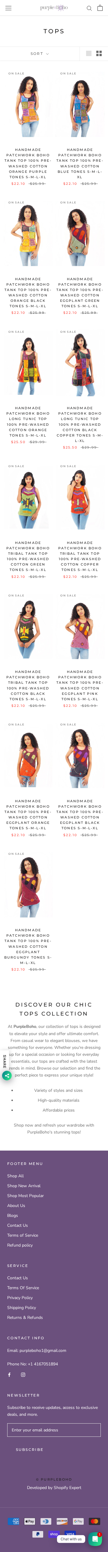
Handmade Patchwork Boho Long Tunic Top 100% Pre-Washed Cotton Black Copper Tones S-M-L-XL (80, 424)
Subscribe (30, 1449)
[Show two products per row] (99, 53)
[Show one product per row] (89, 53)
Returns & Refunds (25, 1317)
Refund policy (20, 1245)
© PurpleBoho (54, 1479)
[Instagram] (23, 1374)
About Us (16, 1205)
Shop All (15, 1176)
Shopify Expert (67, 1487)
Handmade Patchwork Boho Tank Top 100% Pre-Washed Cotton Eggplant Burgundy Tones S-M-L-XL (28, 946)
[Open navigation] (8, 8)
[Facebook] (9, 1374)
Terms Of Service (23, 1288)
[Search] (89, 8)
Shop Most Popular (25, 1196)
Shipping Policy (21, 1307)
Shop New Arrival (23, 1186)
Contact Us (17, 1225)
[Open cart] (100, 8)
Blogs (12, 1215)
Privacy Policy (20, 1298)
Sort (38, 53)
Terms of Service (22, 1235)
